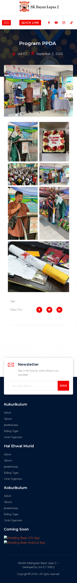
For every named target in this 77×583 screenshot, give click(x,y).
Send (63, 385)
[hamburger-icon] (6, 22)
